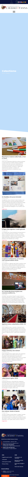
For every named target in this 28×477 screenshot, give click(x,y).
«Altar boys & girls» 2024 (10, 378)
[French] (21, 2)
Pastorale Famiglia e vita (19, 464)
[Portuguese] (24, 2)
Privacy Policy (5, 464)
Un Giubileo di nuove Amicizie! (11, 197)
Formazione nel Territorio (18, 458)
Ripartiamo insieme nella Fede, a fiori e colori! (14, 157)
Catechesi (4, 459)
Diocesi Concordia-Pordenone (19, 461)
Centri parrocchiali (6, 461)
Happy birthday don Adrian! (11, 350)
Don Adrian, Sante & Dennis (11, 411)
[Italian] (18, 2)
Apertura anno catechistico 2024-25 (14, 324)
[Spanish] (25, 2)
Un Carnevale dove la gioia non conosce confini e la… (12, 292)
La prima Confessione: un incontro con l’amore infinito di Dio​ (13, 259)
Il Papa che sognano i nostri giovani (13, 229)
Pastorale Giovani (19, 466)
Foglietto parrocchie (7, 457)
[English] (19, 2)
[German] (22, 2)
